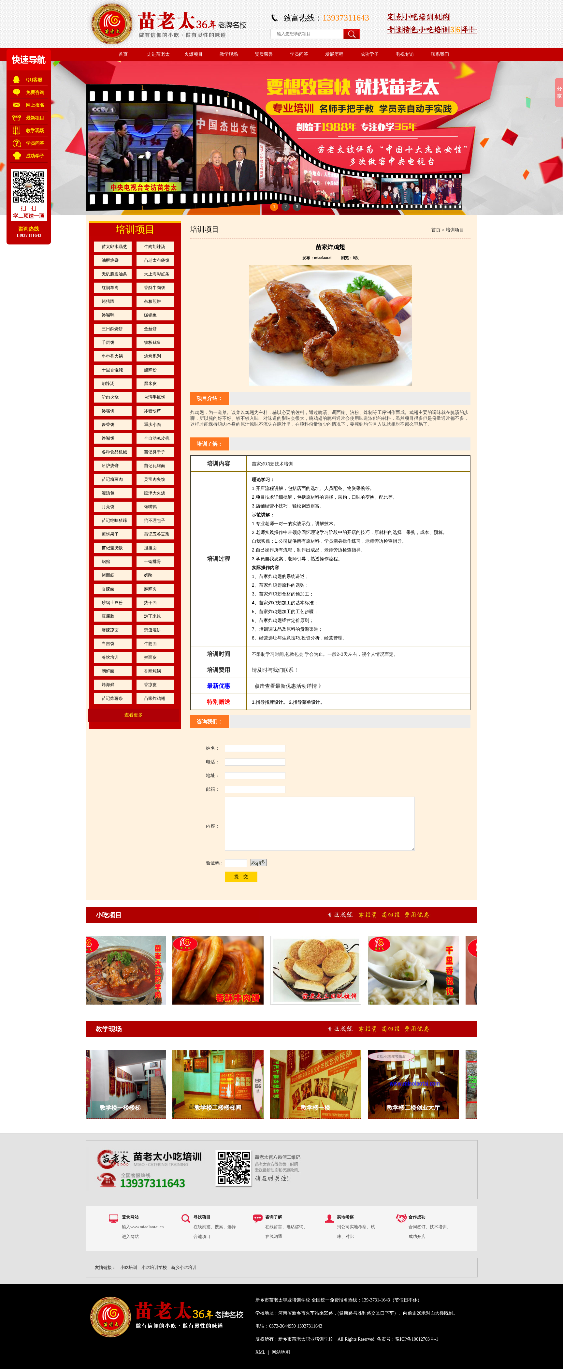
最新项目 (35, 117)
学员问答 (35, 143)
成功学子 (35, 156)
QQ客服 (34, 79)
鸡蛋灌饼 (152, 629)
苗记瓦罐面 (154, 465)
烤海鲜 (108, 684)
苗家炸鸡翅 (154, 698)
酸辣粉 (150, 369)
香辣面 (108, 588)
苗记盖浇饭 (112, 547)
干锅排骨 (152, 561)
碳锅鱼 (150, 315)
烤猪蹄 (108, 301)
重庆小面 (152, 424)
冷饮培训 (110, 657)
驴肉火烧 (110, 397)
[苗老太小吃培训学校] (173, 46)
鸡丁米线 (152, 616)
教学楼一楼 (296, 1107)
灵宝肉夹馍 (154, 479)
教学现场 (109, 1029)
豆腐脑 (108, 616)
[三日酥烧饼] (296, 1003)
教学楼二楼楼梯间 (198, 1107)
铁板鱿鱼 (152, 342)
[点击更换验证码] (259, 862)
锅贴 (106, 561)
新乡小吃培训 (183, 1267)
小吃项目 (109, 915)
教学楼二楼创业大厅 (394, 1107)
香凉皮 (150, 684)
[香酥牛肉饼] (198, 1003)
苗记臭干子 (154, 451)
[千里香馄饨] (394, 1003)
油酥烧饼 (110, 260)
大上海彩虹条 (156, 274)
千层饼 (108, 342)
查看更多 (133, 715)
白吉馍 (108, 643)
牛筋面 (150, 643)
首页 (435, 230)
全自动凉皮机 (156, 438)
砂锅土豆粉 (112, 602)
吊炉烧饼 (110, 465)
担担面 (150, 547)
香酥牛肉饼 (154, 287)
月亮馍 (108, 506)
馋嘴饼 (108, 410)
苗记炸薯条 (112, 698)
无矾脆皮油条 (114, 274)
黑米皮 (150, 383)
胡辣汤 (108, 383)
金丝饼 (150, 328)
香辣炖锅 (152, 671)
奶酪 (148, 575)
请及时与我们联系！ (275, 670)
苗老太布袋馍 (156, 260)
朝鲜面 (108, 671)
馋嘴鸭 (108, 315)
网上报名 (35, 105)
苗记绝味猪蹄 (114, 520)
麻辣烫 (150, 588)
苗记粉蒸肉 (112, 479)
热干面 (150, 602)
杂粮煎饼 (152, 301)
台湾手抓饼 (154, 397)
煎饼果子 (110, 534)
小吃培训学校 (154, 1267)
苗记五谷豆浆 (156, 534)
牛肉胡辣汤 (154, 246)
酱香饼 (108, 424)
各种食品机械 (114, 451)
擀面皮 (150, 657)
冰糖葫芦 (152, 410)
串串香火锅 (112, 356)
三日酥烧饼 (112, 328)
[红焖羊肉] (100, 1003)
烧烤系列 (152, 356)
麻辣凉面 (110, 629)
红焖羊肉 (110, 287)
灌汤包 (108, 493)
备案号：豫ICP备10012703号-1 (407, 1339)
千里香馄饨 (112, 369)
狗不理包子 (154, 520)
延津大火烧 (154, 493)
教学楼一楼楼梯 (101, 1107)
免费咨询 (35, 92)
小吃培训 (128, 1267)
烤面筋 (108, 575)
